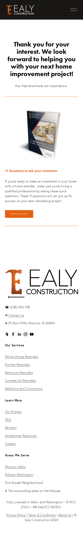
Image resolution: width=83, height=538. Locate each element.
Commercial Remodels (20, 380)
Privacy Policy (16, 515)
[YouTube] (32, 334)
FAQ (8, 420)
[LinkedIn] (19, 334)
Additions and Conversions (24, 388)
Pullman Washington (19, 475)
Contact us (16, 315)
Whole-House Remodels (21, 357)
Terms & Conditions (42, 515)
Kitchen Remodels (17, 364)
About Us (65, 515)
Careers (10, 444)
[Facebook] (13, 334)
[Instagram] (25, 334)
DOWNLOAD (19, 213)
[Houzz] (7, 334)
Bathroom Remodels (19, 373)
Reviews (11, 427)
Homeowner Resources (21, 436)
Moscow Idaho (15, 467)
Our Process (13, 412)
